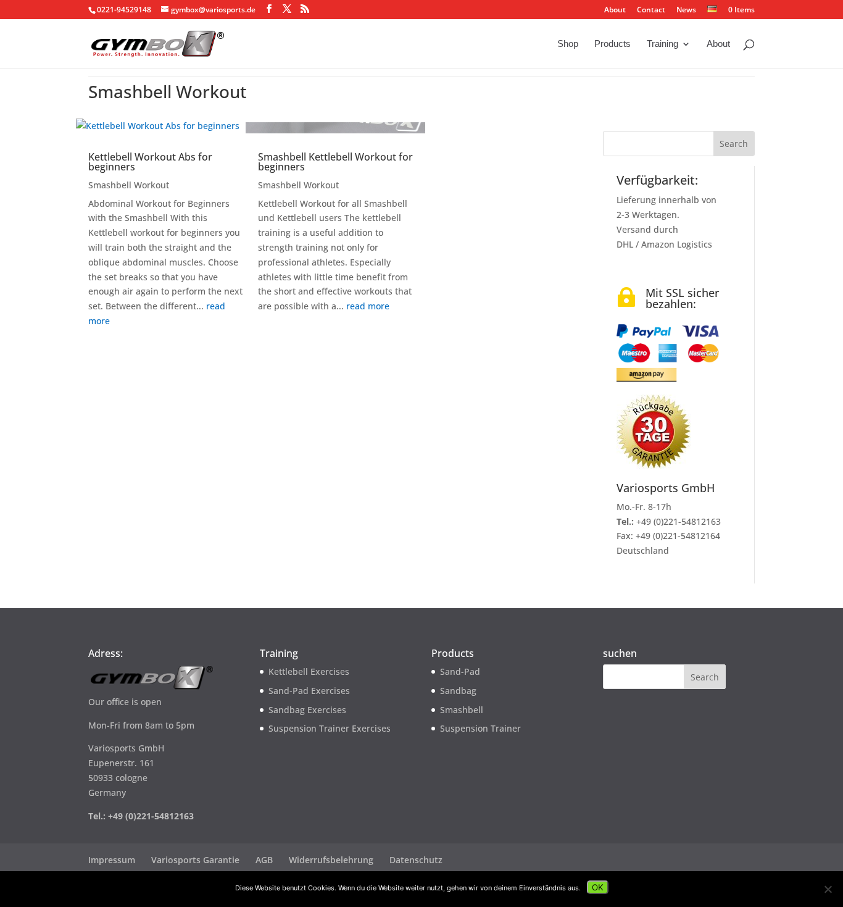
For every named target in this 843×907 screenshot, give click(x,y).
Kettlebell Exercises (308, 671)
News (686, 10)
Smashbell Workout (128, 185)
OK (598, 887)
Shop (567, 44)
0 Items (740, 9)
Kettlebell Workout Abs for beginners (150, 161)
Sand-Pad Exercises (309, 690)
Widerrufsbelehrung (331, 860)
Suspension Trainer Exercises (329, 728)
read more (367, 306)
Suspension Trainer (480, 728)
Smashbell (461, 710)
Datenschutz (415, 860)
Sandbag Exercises (307, 710)
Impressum (111, 860)
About (615, 10)
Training (662, 44)
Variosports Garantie (195, 860)
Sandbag (458, 690)
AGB (264, 860)
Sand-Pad (460, 671)
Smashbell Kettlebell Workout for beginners (335, 161)
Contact (651, 10)
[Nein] (827, 889)
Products (612, 44)
